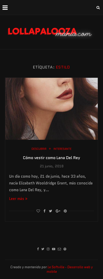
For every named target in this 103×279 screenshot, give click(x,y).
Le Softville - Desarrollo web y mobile (69, 269)
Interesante (63, 149)
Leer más (16, 198)
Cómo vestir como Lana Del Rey (51, 158)
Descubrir (39, 149)
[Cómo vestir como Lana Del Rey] (51, 109)
